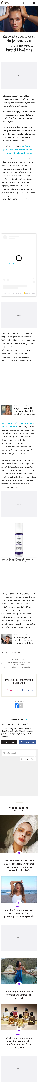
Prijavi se (9, 742)
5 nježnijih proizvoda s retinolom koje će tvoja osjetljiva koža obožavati (17, 149)
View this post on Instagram (19, 264)
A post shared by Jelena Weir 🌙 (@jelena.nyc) (19, 293)
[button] (34, 3)
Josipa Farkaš (13, 56)
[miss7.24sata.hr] (5, 3)
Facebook (29, 690)
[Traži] (23, 3)
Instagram (14, 690)
